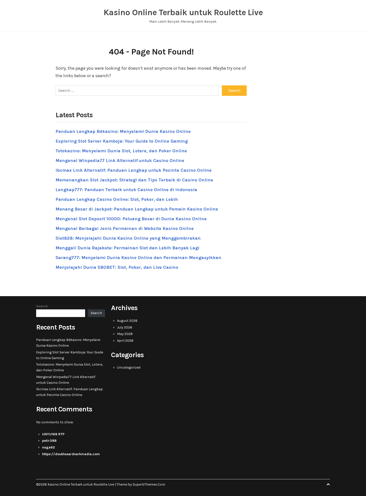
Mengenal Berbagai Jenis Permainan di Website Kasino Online (125, 228)
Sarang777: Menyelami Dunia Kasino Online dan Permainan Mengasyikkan (138, 257)
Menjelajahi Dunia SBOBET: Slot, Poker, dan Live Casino (117, 267)
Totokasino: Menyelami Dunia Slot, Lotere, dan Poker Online (121, 151)
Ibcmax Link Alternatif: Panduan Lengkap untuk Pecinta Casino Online (134, 170)
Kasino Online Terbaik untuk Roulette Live (183, 12)
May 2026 (125, 334)
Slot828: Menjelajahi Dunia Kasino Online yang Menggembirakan (128, 238)
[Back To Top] (328, 484)
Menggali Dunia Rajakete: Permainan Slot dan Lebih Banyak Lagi (127, 248)
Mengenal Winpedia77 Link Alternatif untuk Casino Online (120, 160)
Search (42, 306)
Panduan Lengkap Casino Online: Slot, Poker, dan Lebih (117, 199)
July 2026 (124, 327)
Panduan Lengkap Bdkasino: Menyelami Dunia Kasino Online (123, 131)
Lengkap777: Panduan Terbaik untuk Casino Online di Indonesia (126, 189)
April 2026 (125, 340)
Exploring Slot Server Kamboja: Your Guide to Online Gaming (122, 141)
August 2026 (127, 321)
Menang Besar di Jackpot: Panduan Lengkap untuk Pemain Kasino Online (137, 209)
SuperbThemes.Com (149, 484)
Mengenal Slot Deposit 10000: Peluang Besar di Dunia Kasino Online (131, 218)
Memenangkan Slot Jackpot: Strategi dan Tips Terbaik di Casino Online (134, 180)
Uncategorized (128, 367)
